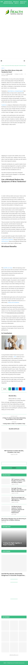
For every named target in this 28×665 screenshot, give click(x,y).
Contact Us (22, 3)
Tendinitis (3, 105)
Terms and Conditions (8, 3)
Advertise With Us (8, 1)
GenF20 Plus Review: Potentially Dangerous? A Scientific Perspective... (13, 574)
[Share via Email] (23, 388)
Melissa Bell (9, 74)
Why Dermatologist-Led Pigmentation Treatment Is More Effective (18, 499)
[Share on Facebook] (13, 388)
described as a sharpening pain (15, 91)
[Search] (26, 61)
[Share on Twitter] (16, 388)
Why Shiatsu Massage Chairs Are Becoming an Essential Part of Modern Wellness (13, 519)
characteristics (4, 241)
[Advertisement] (14, 44)
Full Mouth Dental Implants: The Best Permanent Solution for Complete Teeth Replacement (17, 509)
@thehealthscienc (14, 655)
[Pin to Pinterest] (20, 388)
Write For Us (16, 1)
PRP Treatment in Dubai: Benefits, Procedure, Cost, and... (14, 451)
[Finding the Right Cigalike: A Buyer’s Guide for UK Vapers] (14, 538)
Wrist (15, 356)
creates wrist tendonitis (13, 302)
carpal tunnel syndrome (7, 239)
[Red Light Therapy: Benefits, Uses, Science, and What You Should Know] (5, 490)
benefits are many (8, 267)
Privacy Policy (23, 1)
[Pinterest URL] (5, 625)
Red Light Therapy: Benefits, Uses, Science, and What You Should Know (18, 490)
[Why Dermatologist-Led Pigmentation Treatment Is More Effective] (5, 499)
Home (1, 1)
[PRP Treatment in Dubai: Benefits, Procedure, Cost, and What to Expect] (14, 440)
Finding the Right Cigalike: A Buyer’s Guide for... (12, 544)
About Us (16, 3)
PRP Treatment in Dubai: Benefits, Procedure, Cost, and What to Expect (18, 481)
